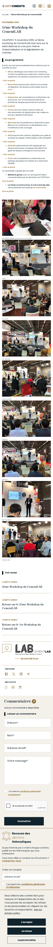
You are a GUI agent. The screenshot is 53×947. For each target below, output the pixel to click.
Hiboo (10, 72)
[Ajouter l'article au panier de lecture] (6, 687)
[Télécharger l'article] (20, 687)
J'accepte (26, 922)
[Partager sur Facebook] (6, 673)
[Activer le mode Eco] (41, 6)
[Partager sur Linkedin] (21, 673)
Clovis (11, 158)
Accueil (5, 14)
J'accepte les (25, 886)
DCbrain (12, 145)
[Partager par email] (28, 673)
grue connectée (38, 187)
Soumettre (24, 821)
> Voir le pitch (8, 80)
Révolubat (13, 84)
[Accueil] (13, 6)
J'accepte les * (24, 791)
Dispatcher (13, 97)
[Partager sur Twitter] (13, 673)
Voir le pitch (8, 181)
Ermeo (11, 110)
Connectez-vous (11, 860)
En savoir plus (29, 658)
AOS (10, 135)
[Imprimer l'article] (13, 687)
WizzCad (12, 122)
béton (10, 89)
